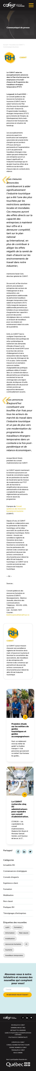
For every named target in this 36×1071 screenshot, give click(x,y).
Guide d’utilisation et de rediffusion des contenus (18, 1033)
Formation (7, 889)
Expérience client (10, 883)
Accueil (5, 45)
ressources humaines (13, 944)
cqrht (7, 927)
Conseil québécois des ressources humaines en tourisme (16, 508)
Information (9, 933)
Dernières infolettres (18, 1027)
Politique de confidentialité (18, 1037)
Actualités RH (9, 865)
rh (26, 944)
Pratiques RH (8, 907)
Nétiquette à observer (18, 1030)
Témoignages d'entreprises (14, 913)
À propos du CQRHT (18, 1042)
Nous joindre (18, 1052)
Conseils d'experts (11, 877)
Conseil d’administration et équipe (18, 1045)
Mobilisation (8, 895)
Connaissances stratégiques (15, 871)
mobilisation (10, 939)
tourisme (8, 950)
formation (18, 927)
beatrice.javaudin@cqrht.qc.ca (18, 615)
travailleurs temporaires (14, 955)
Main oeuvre (23, 933)
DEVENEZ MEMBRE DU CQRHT (18, 1047)
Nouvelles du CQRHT (16, 45)
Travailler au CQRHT (18, 1050)
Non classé (8, 901)
